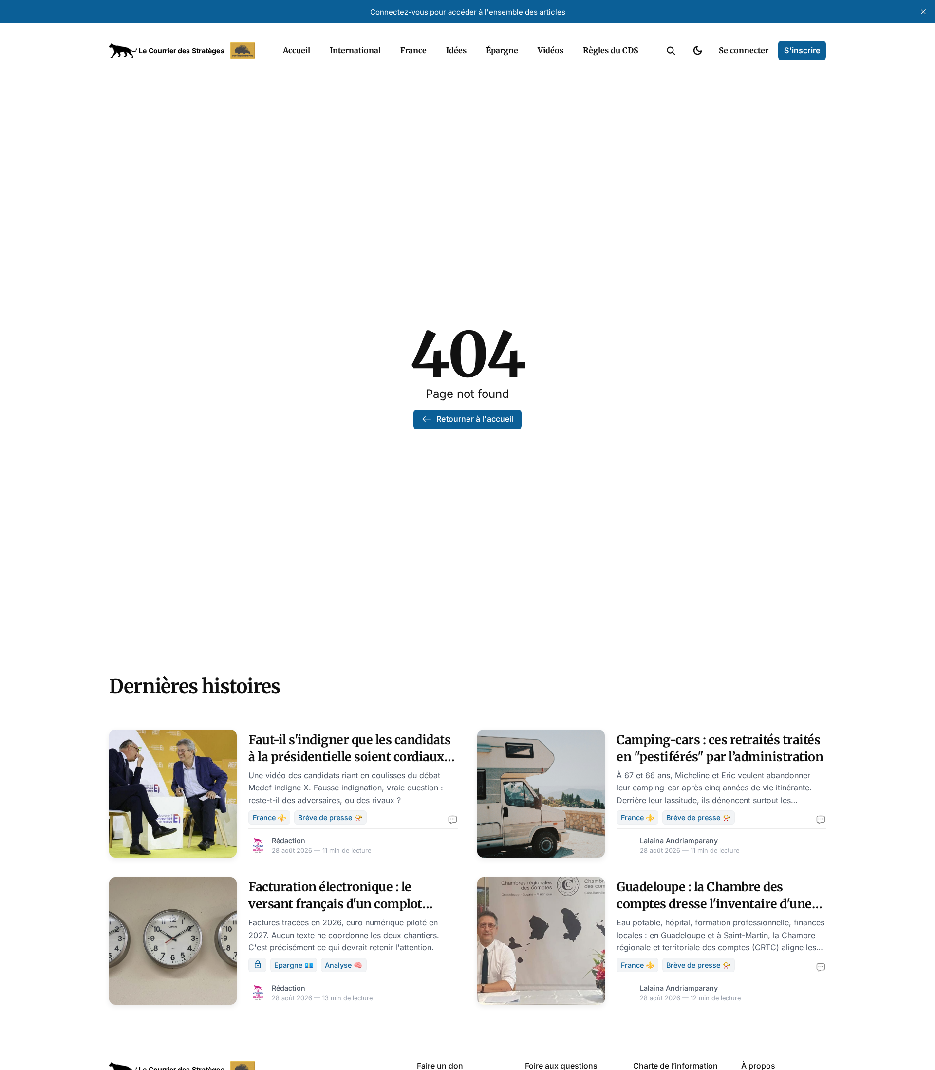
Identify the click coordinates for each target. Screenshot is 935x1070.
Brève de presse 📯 (330, 817)
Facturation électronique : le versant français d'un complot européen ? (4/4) (335, 904)
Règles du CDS (610, 50)
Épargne (502, 50)
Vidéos (550, 50)
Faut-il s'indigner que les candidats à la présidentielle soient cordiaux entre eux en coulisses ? (349, 757)
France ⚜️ (269, 817)
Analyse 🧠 (343, 965)
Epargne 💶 (293, 965)
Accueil (296, 50)
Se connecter (743, 50)
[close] (923, 11)
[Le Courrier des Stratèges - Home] (185, 50)
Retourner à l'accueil (474, 419)
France (413, 50)
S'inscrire (802, 50)
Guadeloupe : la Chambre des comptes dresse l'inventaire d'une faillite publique (714, 904)
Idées (456, 50)
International (355, 50)
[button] (671, 50)
